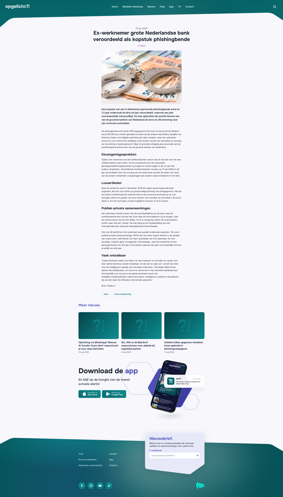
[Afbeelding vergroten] (177, 54)
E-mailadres (155, 450)
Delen (143, 45)
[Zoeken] (275, 7)
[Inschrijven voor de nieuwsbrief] (197, 455)
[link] (17, 6)
